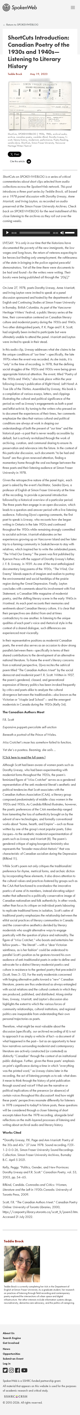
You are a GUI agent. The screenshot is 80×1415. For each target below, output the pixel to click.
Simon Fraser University (43, 142)
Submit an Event (13, 1359)
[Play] (7, 233)
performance (46, 139)
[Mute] (62, 233)
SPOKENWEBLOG (27, 134)
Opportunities (11, 1354)
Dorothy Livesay (56, 137)
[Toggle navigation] (72, 7)
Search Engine (12, 1338)
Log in (7, 1363)
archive (11, 137)
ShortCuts (12, 134)
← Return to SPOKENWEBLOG (20, 24)
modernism (33, 139)
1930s (41, 134)
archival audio (60, 134)
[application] (40, 232)
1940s (49, 134)
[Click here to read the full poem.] (24, 757)
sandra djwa (14, 142)
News (6, 1349)
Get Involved (11, 1343)
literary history (20, 139)
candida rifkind (40, 137)
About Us (9, 1333)
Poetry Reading (61, 139)
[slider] (70, 232)
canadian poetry (24, 137)
